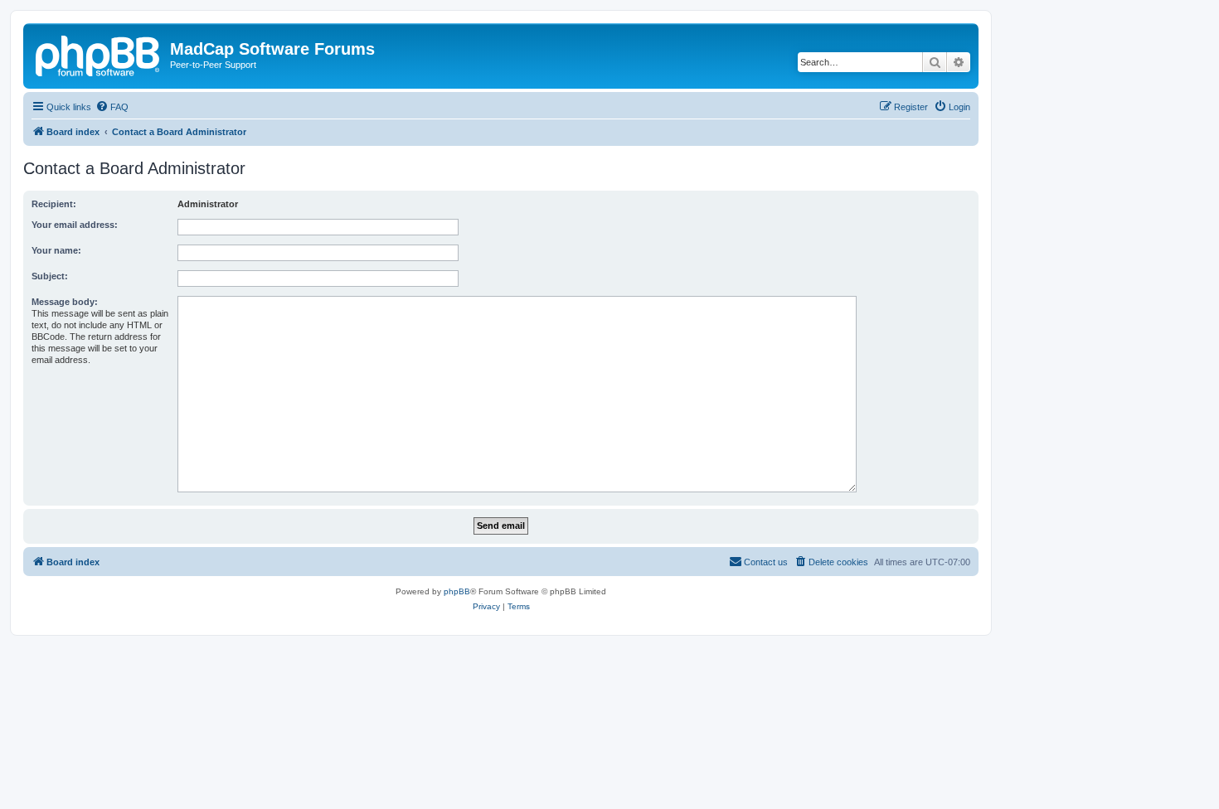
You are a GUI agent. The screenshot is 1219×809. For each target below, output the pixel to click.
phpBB (457, 591)
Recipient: (54, 204)
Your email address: (75, 225)
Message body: (65, 302)
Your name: (56, 250)
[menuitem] (112, 107)
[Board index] (98, 53)
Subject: (50, 276)
